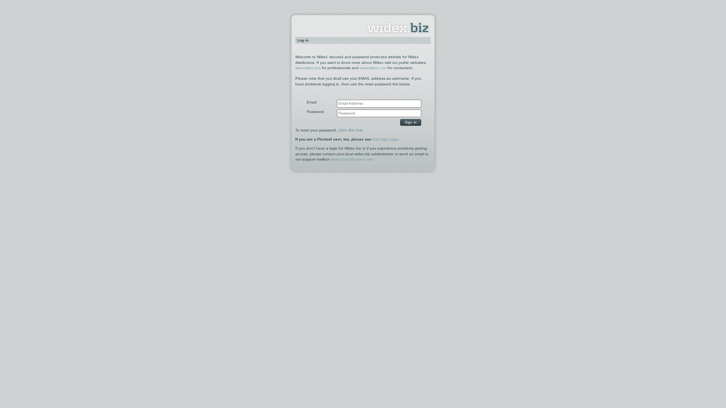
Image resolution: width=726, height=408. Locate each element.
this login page (386, 139)
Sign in (411, 122)
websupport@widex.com (352, 159)
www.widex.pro (308, 68)
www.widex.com (373, 68)
